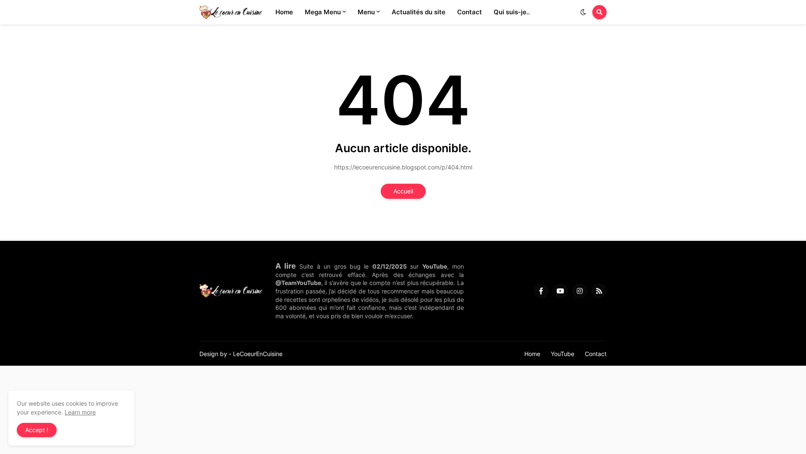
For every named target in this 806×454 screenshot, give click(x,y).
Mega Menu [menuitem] (323, 12)
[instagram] (579, 290)
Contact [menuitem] (469, 12)
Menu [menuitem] (366, 12)
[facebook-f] (541, 290)
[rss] (599, 290)
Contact (596, 353)
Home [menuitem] (284, 12)
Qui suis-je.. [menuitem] (512, 12)
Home (532, 353)
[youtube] (560, 290)
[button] (583, 12)
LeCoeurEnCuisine (258, 353)
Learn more (80, 412)
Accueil (403, 191)
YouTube (562, 353)
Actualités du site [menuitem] (418, 12)
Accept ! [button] (36, 429)
